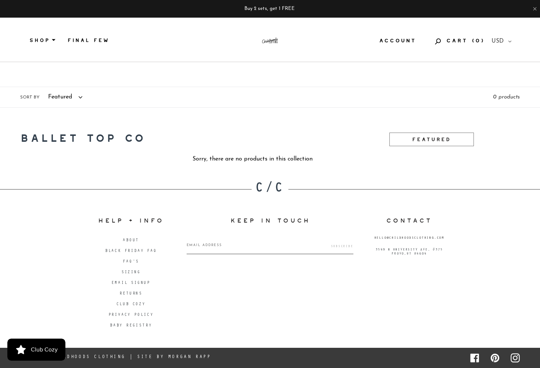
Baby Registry (131, 326)
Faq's (131, 262)
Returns (130, 294)
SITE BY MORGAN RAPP (174, 357)
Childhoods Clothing (88, 357)
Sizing (131, 273)
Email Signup (130, 283)
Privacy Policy (131, 315)
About (131, 241)
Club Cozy (130, 305)
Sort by (30, 97)
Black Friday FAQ (131, 251)
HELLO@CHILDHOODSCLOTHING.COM (409, 238)
